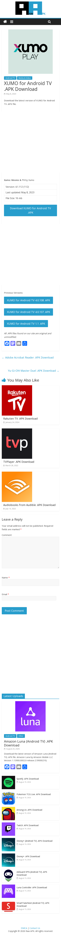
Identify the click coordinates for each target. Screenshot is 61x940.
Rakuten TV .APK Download (20, 418)
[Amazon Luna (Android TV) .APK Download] (30, 702)
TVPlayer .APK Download (18, 461)
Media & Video (25, 78)
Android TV (10, 78)
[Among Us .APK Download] (8, 808)
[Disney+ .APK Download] (8, 855)
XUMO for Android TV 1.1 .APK (26, 323)
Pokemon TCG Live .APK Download (34, 794)
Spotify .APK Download (28, 778)
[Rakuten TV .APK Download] (17, 387)
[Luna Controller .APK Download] (8, 886)
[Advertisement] (30, 142)
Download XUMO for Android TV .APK (30, 210)
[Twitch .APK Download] (8, 824)
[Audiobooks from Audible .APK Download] (17, 473)
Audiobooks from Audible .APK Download (29, 505)
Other (21, 736)
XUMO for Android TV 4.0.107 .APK (28, 312)
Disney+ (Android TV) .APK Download (34, 840)
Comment (7, 534)
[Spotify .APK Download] (8, 777)
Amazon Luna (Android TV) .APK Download (28, 743)
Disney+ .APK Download (28, 856)
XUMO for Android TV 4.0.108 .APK (28, 300)
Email (5, 594)
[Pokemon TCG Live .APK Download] (8, 793)
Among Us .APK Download (29, 809)
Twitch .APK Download (27, 825)
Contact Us (34, 928)
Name (6, 577)
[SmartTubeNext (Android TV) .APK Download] (8, 901)
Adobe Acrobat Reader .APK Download (28, 357)
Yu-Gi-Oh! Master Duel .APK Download (33, 370)
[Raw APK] (5, 21)
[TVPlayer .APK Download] (17, 430)
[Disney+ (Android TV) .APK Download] (8, 839)
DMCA (24, 928)
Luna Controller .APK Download (32, 887)
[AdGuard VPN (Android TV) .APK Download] (8, 870)
